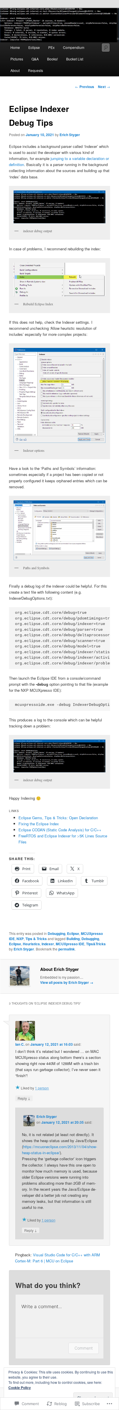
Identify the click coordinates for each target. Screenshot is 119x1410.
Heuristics (31, 943)
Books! (52, 58)
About (15, 70)
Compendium (73, 47)
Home (15, 47)
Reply (24, 1098)
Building (73, 938)
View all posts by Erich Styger (66, 982)
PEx (51, 47)
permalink (66, 949)
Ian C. (20, 1044)
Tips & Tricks (36, 938)
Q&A (35, 58)
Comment (84, 1348)
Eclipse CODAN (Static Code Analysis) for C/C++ (59, 829)
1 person (42, 1087)
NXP (20, 938)
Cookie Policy (19, 1387)
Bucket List (74, 58)
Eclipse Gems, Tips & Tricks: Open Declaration (58, 817)
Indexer (48, 943)
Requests (35, 70)
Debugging (56, 933)
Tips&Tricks (96, 943)
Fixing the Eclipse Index (38, 823)
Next (104, 86)
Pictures (16, 58)
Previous (84, 86)
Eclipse (34, 47)
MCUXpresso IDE (70, 943)
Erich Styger (70, 134)
